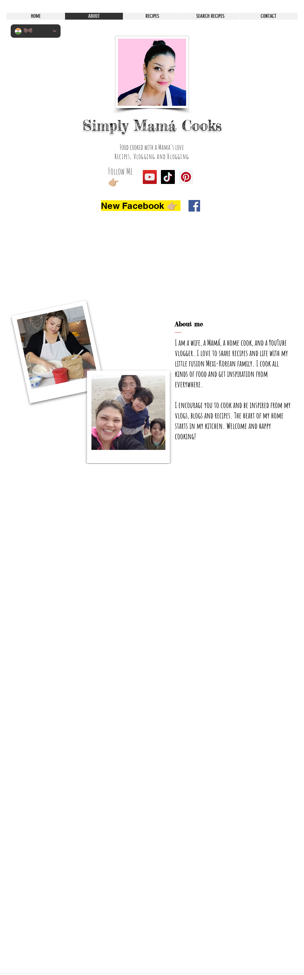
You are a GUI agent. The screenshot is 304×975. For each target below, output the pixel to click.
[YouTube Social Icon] (150, 177)
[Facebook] (194, 206)
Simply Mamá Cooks (152, 125)
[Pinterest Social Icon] (186, 177)
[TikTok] (168, 177)
